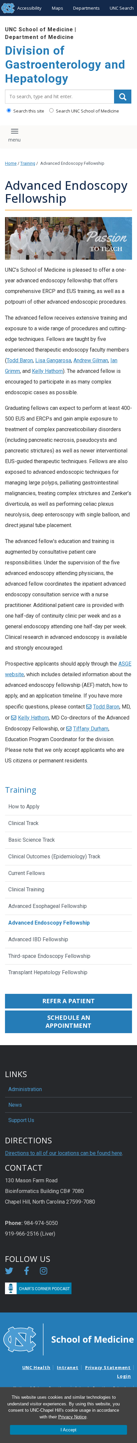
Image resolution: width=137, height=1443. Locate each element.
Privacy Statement (108, 1367)
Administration (25, 1089)
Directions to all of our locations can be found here (63, 1153)
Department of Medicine (39, 37)
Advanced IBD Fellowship (38, 939)
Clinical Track (23, 823)
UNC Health (36, 1367)
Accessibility (29, 8)
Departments (86, 8)
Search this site (28, 111)
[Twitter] (9, 1272)
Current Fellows (26, 873)
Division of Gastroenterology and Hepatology (65, 65)
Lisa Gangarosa (53, 360)
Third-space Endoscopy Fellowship (49, 956)
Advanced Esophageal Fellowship (47, 906)
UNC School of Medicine (39, 29)
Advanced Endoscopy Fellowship (49, 923)
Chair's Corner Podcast (44, 1289)
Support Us (21, 1120)
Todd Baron (20, 360)
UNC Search (122, 8)
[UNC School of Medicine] (68, 1339)
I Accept (68, 1429)
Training (27, 163)
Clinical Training (26, 889)
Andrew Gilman (90, 360)
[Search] (122, 97)
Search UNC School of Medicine (87, 111)
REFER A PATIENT (68, 1001)
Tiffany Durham (90, 728)
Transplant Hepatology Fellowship (47, 972)
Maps (57, 8)
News (15, 1105)
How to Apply (24, 806)
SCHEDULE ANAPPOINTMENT (68, 1021)
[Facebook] (26, 1272)
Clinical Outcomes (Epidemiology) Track (54, 856)
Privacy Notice (72, 1416)
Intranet (67, 1367)
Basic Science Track (31, 840)
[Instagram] (43, 1272)
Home (11, 163)
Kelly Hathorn (47, 371)
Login (124, 1376)
